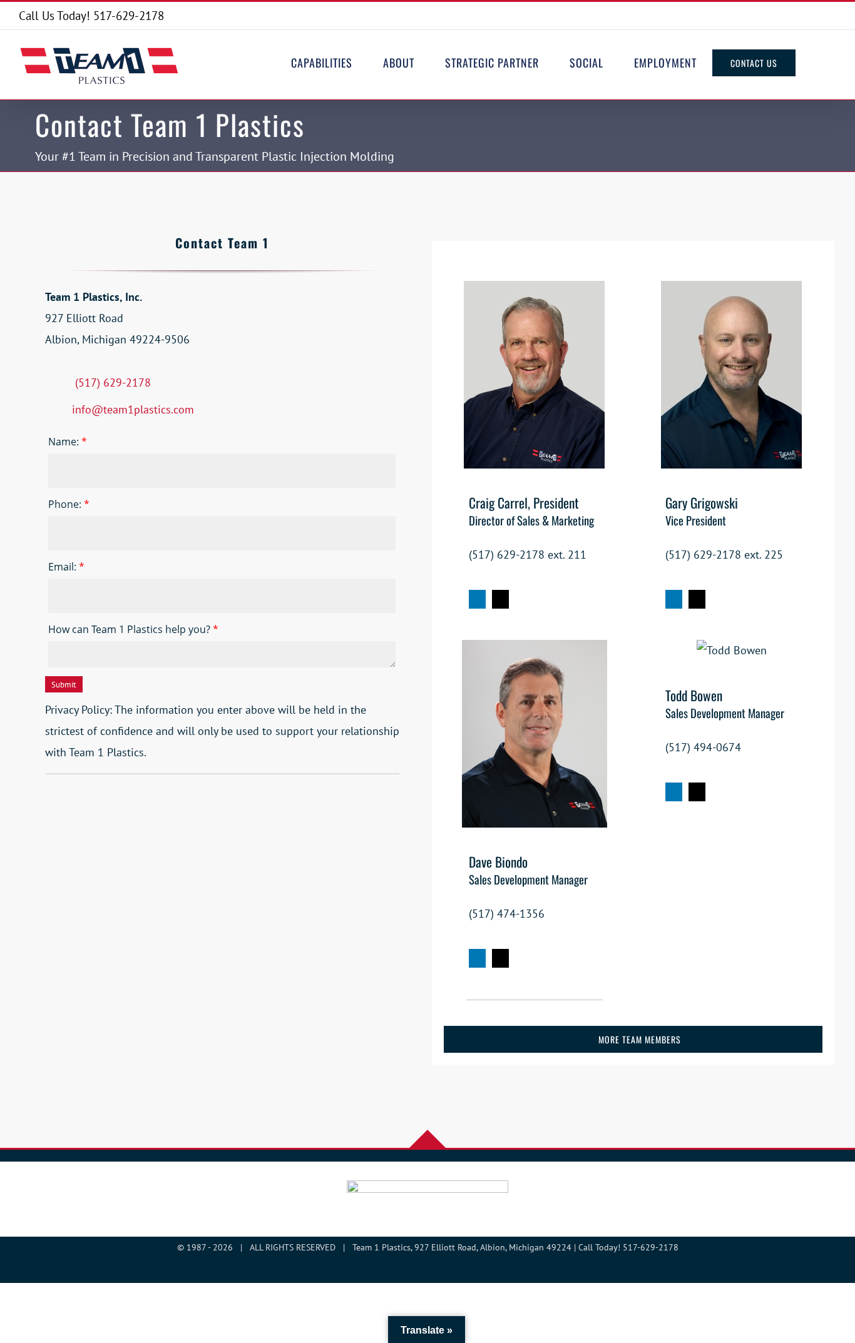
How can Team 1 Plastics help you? (133, 629)
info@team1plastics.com (133, 409)
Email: (66, 567)
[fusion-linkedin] (477, 599)
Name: (67, 442)
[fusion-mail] (500, 599)
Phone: (69, 504)
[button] (816, 62)
